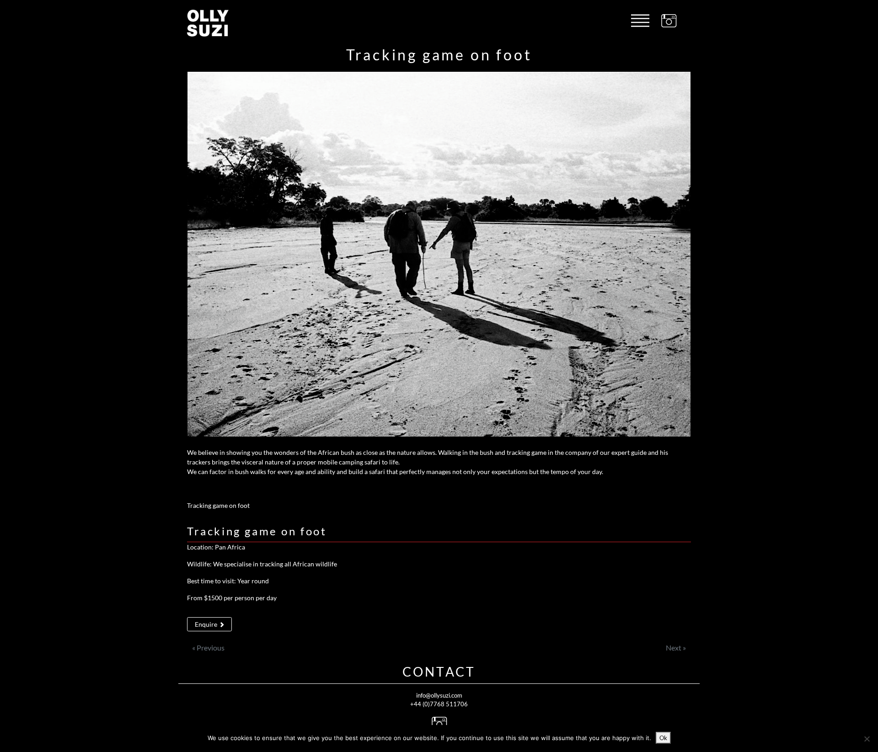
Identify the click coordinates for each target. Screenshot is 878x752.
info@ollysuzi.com (439, 695)
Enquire (207, 624)
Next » (676, 647)
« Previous (208, 647)
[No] (866, 738)
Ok (663, 737)
